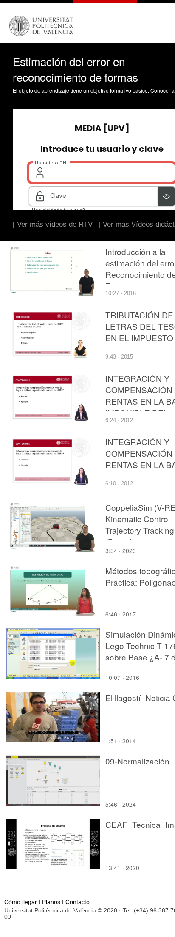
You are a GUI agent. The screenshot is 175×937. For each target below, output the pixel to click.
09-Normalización (137, 761)
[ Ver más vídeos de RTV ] (55, 224)
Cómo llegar (20, 902)
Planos (51, 902)
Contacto (77, 902)
